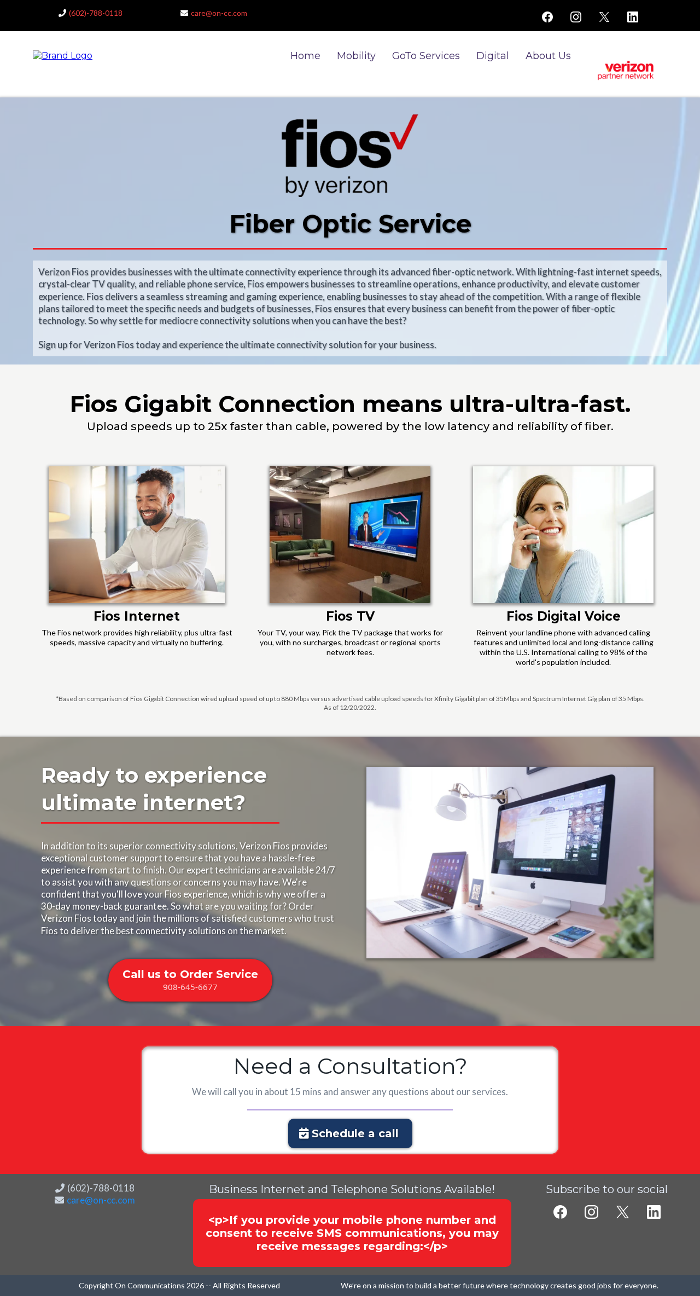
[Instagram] (576, 17)
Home (305, 56)
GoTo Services (426, 56)
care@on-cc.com (219, 13)
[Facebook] (547, 17)
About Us (548, 56)
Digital (492, 56)
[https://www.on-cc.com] (62, 55)
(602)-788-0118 (95, 13)
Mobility (356, 56)
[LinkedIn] (633, 17)
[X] (604, 17)
